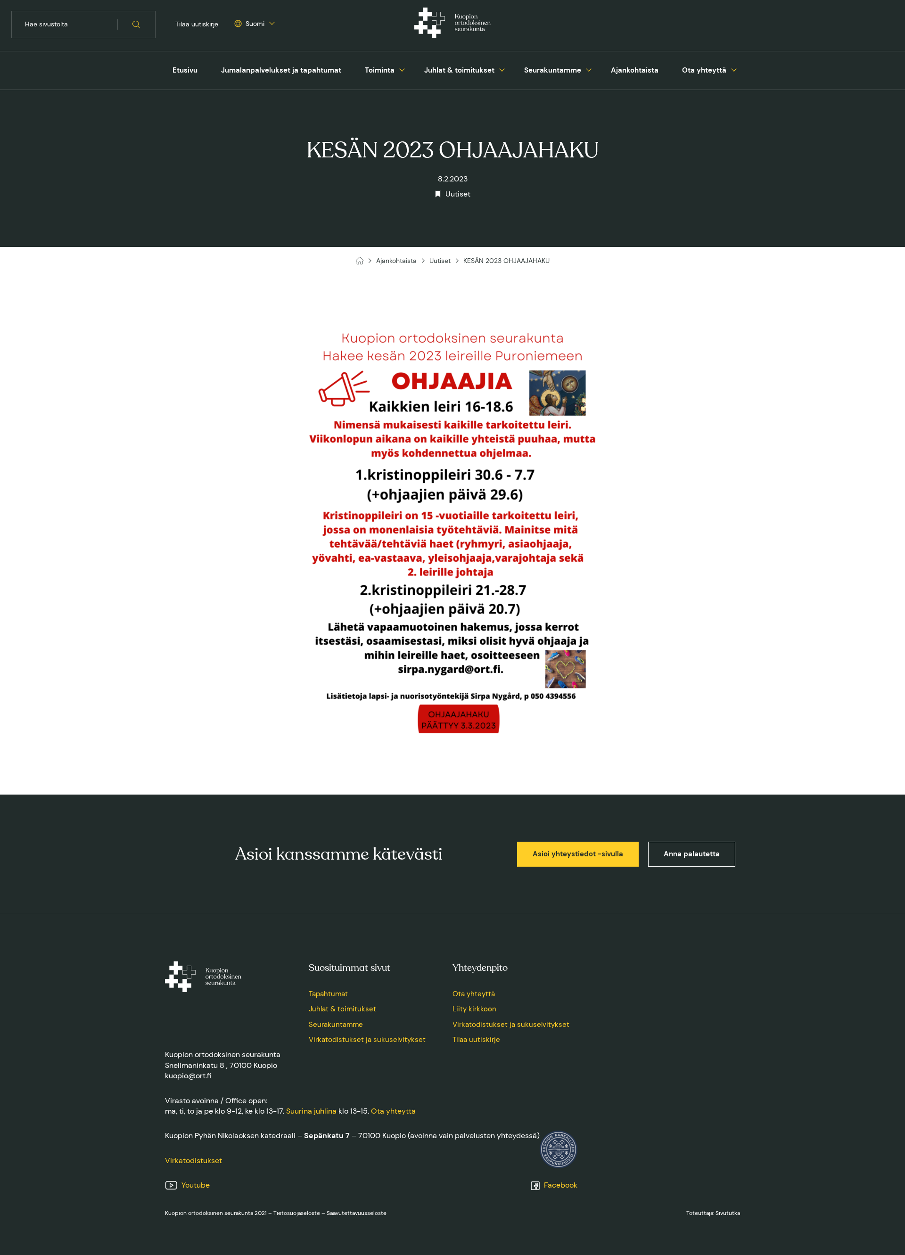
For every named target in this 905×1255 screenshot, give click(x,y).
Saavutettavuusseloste (357, 1213)
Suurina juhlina (311, 1111)
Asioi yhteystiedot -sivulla (578, 854)
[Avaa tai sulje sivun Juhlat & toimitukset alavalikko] (502, 69)
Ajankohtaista (634, 70)
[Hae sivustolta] (136, 24)
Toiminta (380, 70)
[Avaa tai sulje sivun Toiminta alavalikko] (402, 69)
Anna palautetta (692, 854)
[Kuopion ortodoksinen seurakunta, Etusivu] (452, 24)
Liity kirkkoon (474, 1009)
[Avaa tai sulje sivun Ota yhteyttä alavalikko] (734, 69)
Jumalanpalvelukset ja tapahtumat (281, 70)
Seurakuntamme (552, 70)
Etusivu (185, 70)
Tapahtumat (328, 994)
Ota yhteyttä (704, 70)
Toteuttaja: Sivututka (713, 1213)
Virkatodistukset (193, 1160)
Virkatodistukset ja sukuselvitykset (367, 1039)
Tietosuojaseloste (296, 1213)
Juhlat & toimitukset (459, 70)
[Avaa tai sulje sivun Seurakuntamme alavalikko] (589, 69)
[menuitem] (185, 70)
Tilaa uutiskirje (196, 24)
